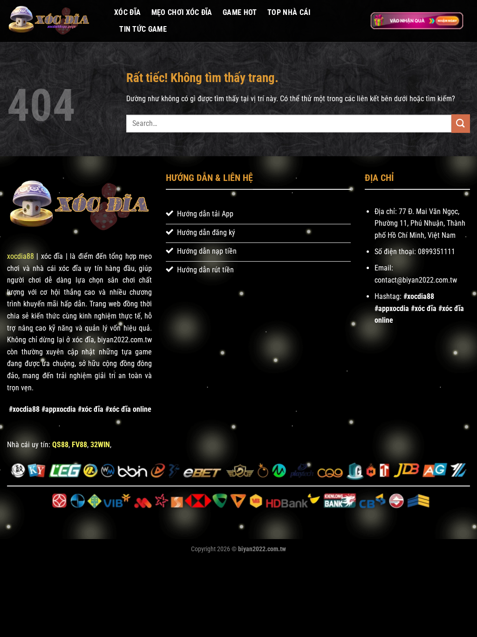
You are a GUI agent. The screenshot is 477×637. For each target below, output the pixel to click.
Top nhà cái (289, 12)
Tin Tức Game (143, 29)
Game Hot (240, 12)
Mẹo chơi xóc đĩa (181, 12)
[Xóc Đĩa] (53, 21)
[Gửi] (460, 123)
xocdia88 (20, 256)
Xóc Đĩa (127, 12)
